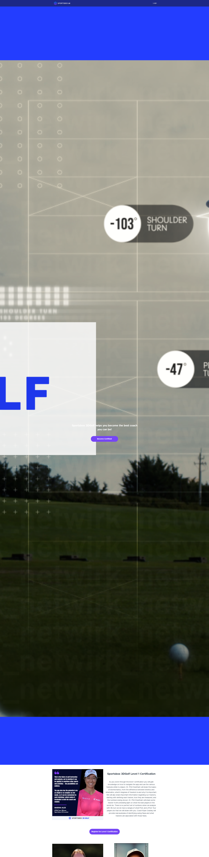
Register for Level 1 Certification (104, 832)
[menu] (154, 3)
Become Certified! (104, 439)
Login (155, 3)
